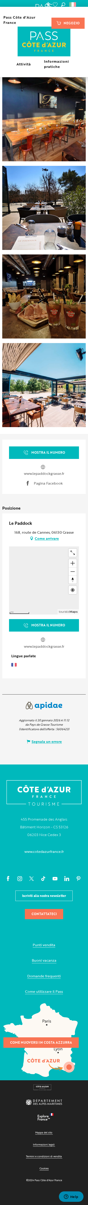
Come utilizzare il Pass (44, 991)
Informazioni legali (44, 1144)
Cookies (44, 1168)
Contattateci (44, 913)
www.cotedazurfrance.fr (44, 851)
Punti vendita (44, 945)
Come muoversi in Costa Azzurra (41, 1042)
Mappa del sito (43, 1132)
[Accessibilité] (48, 4)
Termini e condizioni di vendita (44, 1156)
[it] (73, 4)
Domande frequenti (44, 976)
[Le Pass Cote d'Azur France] (44, 41)
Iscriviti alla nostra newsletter (44, 895)
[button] (63, 4)
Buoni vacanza (44, 960)
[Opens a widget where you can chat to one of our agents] (71, 1197)
